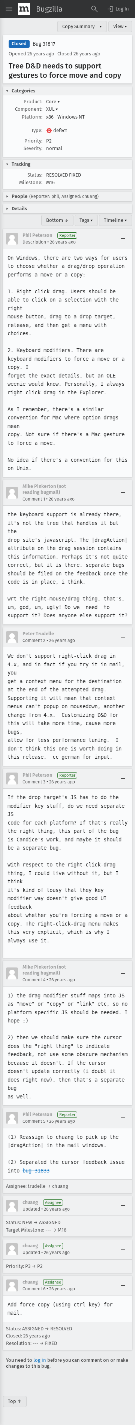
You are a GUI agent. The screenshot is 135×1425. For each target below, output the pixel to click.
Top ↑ (15, 1401)
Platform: (32, 117)
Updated (31, 1209)
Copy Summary (78, 26)
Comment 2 (33, 640)
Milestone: (30, 182)
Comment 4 (33, 979)
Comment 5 (33, 1121)
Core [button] (53, 101)
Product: (33, 101)
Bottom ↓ (57, 220)
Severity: (33, 148)
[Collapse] (123, 239)
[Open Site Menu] (9, 9)
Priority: (33, 141)
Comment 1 (33, 499)
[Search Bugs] (94, 9)
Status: (34, 175)
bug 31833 (36, 1171)
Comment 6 (33, 1288)
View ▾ (120, 26)
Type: (36, 130)
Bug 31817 (44, 44)
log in (39, 1360)
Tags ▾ (86, 220)
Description (34, 242)
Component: (28, 109)
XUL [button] (52, 109)
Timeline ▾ (115, 220)
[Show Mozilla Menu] (24, 9)
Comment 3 (33, 782)
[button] (118, 9)
